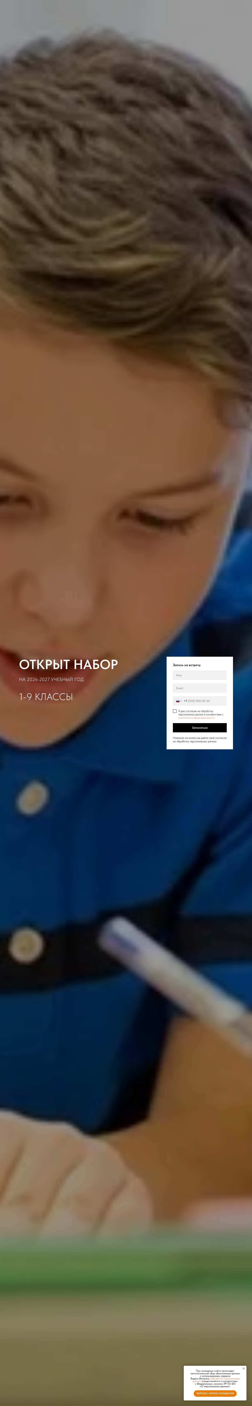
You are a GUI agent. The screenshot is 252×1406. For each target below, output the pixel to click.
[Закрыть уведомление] (244, 1368)
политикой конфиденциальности (196, 717)
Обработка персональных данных (216, 1380)
